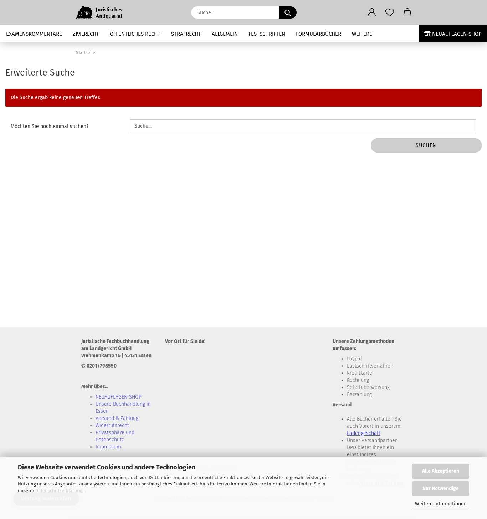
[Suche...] (288, 12)
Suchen (426, 145)
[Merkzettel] (390, 12)
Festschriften (266, 34)
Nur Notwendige (440, 488)
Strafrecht (186, 34)
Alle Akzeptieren (440, 471)
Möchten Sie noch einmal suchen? (49, 126)
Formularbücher (318, 34)
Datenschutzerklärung (58, 490)
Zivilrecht (86, 34)
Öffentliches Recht (135, 34)
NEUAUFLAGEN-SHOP (456, 34)
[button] (372, 12)
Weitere (362, 34)
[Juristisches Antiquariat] (103, 12)
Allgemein (225, 34)
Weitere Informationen (441, 504)
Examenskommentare (34, 34)
